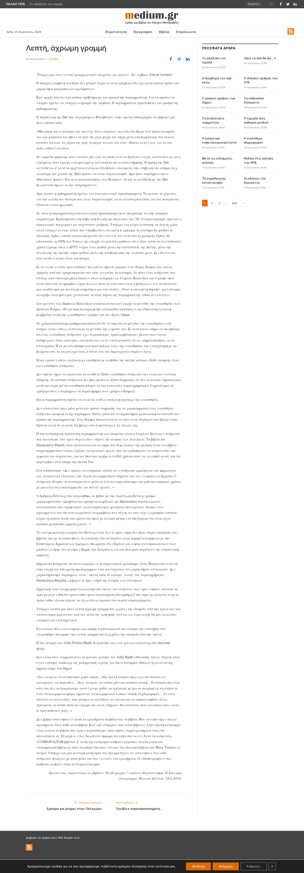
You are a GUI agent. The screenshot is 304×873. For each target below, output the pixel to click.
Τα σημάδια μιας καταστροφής (214, 180)
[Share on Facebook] (171, 59)
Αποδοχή (198, 866)
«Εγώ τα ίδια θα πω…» (44, 4)
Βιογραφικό (143, 32)
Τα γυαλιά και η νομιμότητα (213, 120)
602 (234, 203)
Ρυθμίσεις (254, 866)
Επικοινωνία (186, 32)
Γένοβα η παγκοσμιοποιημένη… (139, 809)
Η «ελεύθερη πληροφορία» (253, 140)
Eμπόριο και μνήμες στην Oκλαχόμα (74, 809)
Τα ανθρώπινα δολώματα (254, 100)
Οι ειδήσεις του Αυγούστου (255, 180)
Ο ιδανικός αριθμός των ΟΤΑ (261, 80)
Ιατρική (53, 59)
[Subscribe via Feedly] (290, 33)
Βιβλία (164, 32)
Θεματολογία (116, 32)
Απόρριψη (226, 866)
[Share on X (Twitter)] (179, 59)
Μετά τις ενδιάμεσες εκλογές (217, 160)
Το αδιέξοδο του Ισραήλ (214, 60)
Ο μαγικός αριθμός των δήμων (218, 100)
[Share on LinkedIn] (187, 59)
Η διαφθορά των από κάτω (217, 80)
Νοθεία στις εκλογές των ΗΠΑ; (258, 160)
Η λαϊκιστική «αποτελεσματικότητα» (219, 140)
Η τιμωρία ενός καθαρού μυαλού (256, 120)
